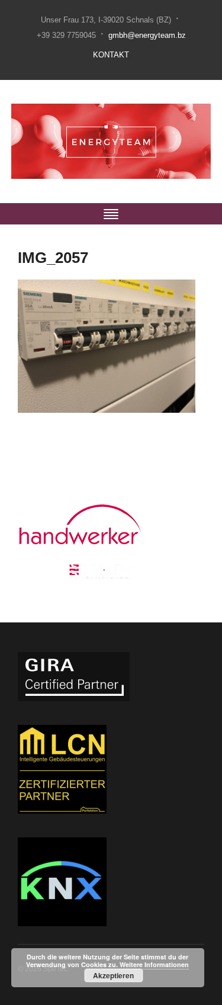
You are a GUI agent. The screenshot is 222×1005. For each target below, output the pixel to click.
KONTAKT (111, 54)
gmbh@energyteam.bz (147, 35)
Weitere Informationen (154, 964)
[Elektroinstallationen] (111, 141)
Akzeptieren (113, 975)
